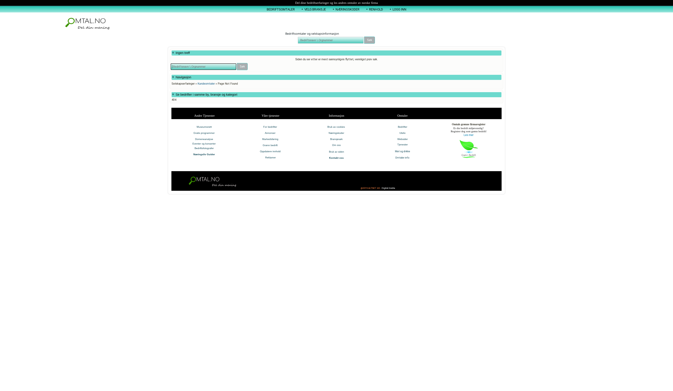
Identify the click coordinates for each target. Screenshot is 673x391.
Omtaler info (402, 157)
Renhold (376, 9)
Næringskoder (347, 9)
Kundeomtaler (206, 83)
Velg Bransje (315, 9)
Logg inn (399, 9)
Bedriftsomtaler (281, 9)
